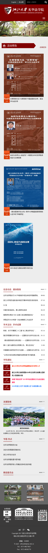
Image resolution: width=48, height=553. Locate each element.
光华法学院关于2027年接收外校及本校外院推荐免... (21, 295)
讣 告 (5, 305)
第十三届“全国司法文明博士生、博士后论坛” (18, 345)
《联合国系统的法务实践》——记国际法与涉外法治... (22, 340)
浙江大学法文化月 (9, 455)
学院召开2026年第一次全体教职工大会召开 (18, 320)
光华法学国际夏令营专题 (12, 459)
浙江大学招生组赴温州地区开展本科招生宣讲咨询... (21, 300)
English (13, 2)
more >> (42, 401)
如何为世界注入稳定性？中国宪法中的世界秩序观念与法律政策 (26, 156)
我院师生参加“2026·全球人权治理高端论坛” (18, 315)
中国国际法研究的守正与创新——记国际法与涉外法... (22, 350)
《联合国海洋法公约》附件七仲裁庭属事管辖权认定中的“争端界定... (26, 213)
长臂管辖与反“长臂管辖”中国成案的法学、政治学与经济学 (26, 100)
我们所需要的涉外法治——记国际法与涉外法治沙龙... (22, 335)
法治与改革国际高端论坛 (12, 450)
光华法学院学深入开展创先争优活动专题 (17, 464)
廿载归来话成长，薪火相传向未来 (15, 310)
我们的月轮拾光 (24, 428)
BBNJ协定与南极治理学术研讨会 (21, 268)
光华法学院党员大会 (10, 445)
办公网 (21, 2)
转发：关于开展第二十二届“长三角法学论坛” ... (19, 330)
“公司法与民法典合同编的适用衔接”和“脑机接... (19, 355)
